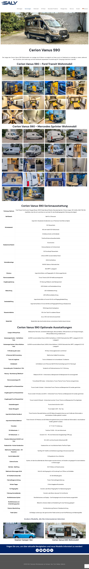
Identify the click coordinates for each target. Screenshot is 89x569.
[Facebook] (41, 550)
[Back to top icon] (82, 566)
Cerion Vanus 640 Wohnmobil (65, 540)
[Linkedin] (48, 550)
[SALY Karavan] (9, 3)
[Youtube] (44, 550)
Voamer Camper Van (24, 540)
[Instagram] (37, 550)
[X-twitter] (51, 550)
